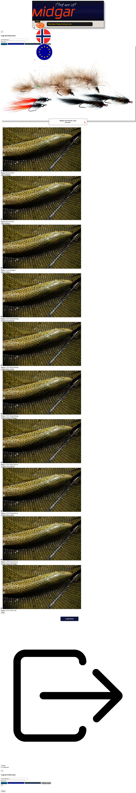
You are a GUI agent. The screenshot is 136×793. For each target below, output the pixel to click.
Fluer (39, 86)
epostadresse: (5, 40)
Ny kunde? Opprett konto (33, 783)
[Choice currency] (44, 60)
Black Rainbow (6, 175)
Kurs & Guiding (92, 86)
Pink (3, 612)
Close (3, 791)
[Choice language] (43, 43)
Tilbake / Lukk (46, 783)
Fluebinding (72, 86)
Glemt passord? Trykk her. (16, 44)
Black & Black (6, 272)
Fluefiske (54, 86)
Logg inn (4, 44)
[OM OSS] (40, 28)
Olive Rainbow (6, 223)
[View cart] (42, 70)
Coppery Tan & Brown (8, 321)
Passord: (3, 42)
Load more (69, 619)
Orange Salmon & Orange (9, 418)
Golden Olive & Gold (7, 369)
